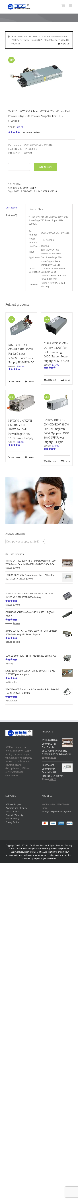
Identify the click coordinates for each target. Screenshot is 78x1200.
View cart (65, 43)
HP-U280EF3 (42, 191)
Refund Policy (12, 818)
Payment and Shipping (16, 808)
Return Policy (12, 811)
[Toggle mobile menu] (71, 5)
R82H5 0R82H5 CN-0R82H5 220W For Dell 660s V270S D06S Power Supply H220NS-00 (21, 353)
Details (31, 381)
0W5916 (18, 191)
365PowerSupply (38, 845)
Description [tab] (11, 207)
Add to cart (45, 166)
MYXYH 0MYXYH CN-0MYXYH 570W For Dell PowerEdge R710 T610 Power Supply (20, 429)
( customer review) (30, 132)
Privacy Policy (12, 822)
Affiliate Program (13, 804)
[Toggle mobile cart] (63, 5)
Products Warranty (14, 815)
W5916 (53, 191)
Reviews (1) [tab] (11, 215)
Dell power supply (27, 187)
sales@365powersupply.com (56, 811)
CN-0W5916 (29, 191)
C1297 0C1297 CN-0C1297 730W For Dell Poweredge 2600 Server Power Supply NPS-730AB (56, 352)
